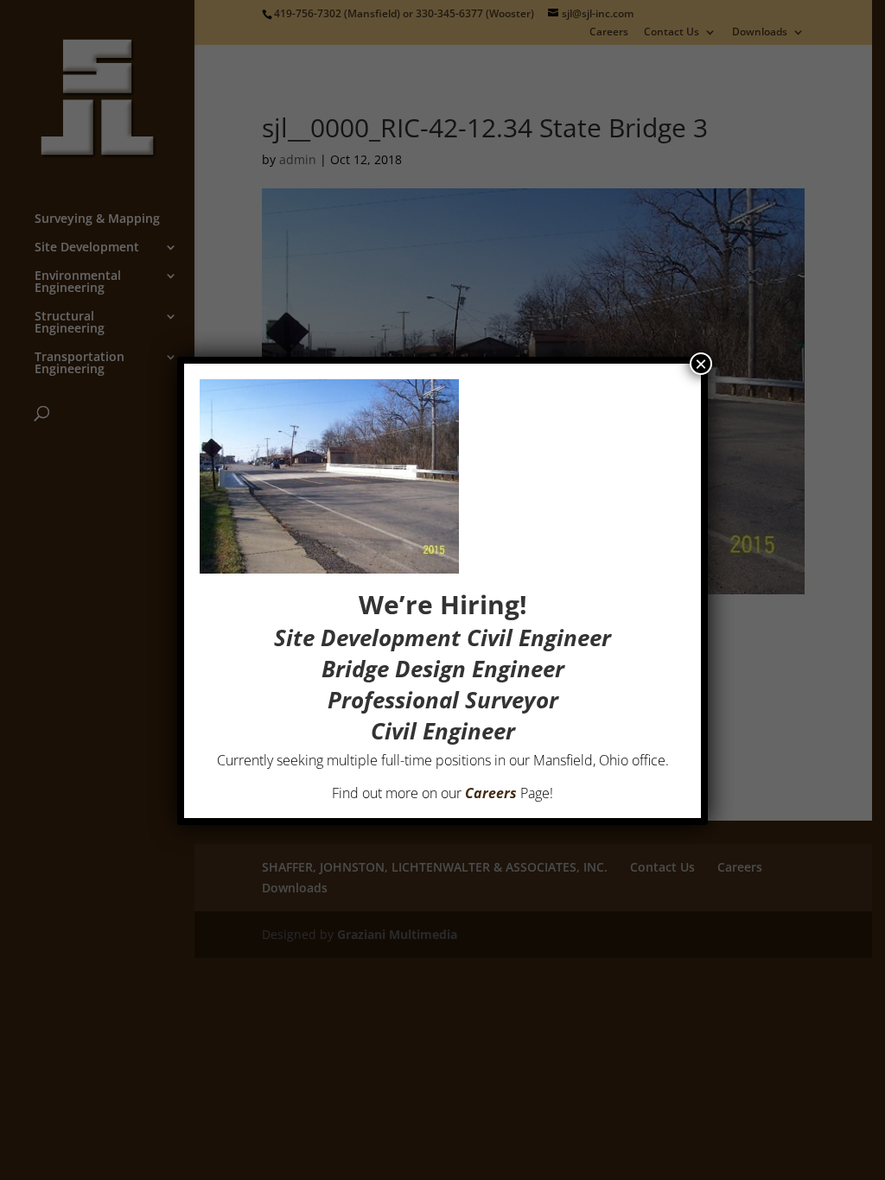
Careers (491, 793)
